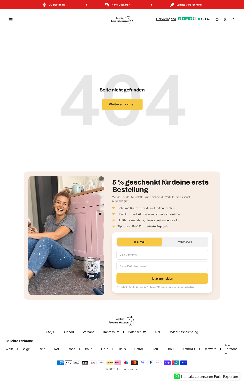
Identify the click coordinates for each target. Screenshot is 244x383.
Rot (56, 349)
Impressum (111, 332)
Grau (170, 349)
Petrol (138, 349)
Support (68, 332)
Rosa (71, 349)
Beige (26, 349)
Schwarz (210, 349)
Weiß (9, 349)
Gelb (42, 349)
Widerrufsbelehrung (184, 332)
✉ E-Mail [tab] (139, 241)
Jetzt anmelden (162, 278)
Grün (104, 349)
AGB (158, 332)
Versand (88, 332)
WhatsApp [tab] (185, 241)
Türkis (121, 349)
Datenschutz (137, 332)
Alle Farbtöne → (231, 349)
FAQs (50, 332)
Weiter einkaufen (122, 104)
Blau (154, 349)
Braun (88, 349)
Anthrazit (188, 349)
